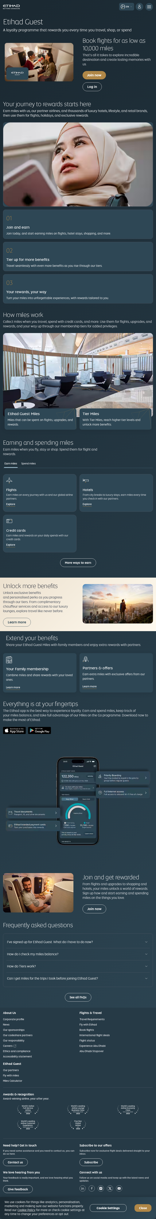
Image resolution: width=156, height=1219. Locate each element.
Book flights (87, 1030)
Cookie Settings (108, 1208)
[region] (78, 1208)
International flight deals (95, 1035)
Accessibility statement (17, 1056)
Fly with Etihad (88, 1024)
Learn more (17, 622)
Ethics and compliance (16, 1051)
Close (143, 1208)
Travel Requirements (92, 1019)
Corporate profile (13, 1019)
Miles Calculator (12, 1080)
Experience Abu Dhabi (93, 1046)
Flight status (87, 1040)
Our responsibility (13, 1040)
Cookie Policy (26, 1210)
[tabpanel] (78, 522)
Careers (8, 1046)
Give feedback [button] (18, 1189)
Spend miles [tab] (28, 463)
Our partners (11, 1070)
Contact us (15, 1162)
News (6, 1024)
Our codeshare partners (18, 1035)
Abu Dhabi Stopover (92, 1051)
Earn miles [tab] (11, 463)
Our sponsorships (14, 1030)
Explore (10, 504)
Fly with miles (11, 1075)
